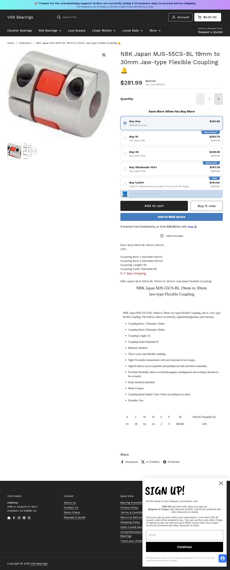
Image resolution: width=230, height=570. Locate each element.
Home (10, 43)
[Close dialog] (221, 483)
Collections (25, 43)
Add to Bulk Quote (171, 217)
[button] (207, 17)
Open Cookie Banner (133, 527)
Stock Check (72, 512)
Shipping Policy (130, 522)
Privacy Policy (129, 507)
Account (183, 17)
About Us (70, 502)
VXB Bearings (20, 17)
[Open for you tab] (223, 558)
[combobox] (110, 17)
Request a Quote (74, 517)
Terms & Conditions (133, 512)
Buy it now (207, 206)
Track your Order (131, 540)
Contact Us (71, 507)
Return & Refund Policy (135, 517)
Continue (184, 547)
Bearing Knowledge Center (137, 502)
